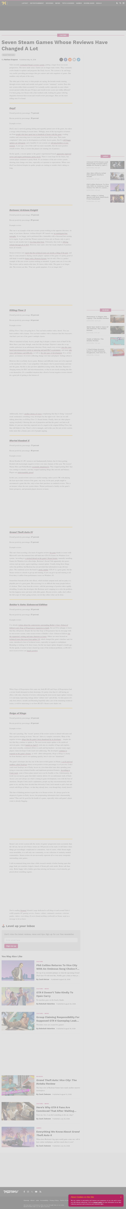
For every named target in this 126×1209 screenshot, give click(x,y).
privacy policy (97, 1202)
